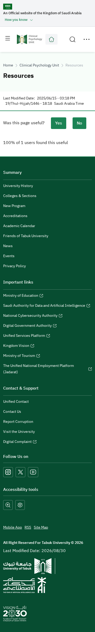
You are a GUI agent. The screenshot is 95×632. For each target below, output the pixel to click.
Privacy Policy (14, 266)
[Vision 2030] (15, 613)
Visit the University (19, 431)
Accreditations (15, 216)
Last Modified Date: (19, 98)
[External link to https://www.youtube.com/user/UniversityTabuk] (33, 472)
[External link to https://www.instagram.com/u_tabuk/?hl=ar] (8, 472)
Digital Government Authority (27, 326)
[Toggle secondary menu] (86, 39)
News (8, 246)
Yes (58, 123)
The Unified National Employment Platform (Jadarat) (38, 369)
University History (18, 186)
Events (9, 256)
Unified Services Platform (24, 336)
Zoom (8, 505)
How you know (16, 19)
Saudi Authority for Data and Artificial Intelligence (44, 306)
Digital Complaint (17, 442)
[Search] (72, 39)
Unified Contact (16, 401)
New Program (14, 206)
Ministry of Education (20, 296)
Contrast (20, 505)
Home (8, 65)
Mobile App (12, 527)
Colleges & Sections (19, 196)
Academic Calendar (19, 226)
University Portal (51, 39)
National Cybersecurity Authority (30, 316)
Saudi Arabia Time (69, 103)
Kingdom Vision (16, 346)
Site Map (41, 527)
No (79, 123)
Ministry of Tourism (19, 356)
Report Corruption (18, 421)
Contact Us (12, 411)
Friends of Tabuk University (25, 236)
